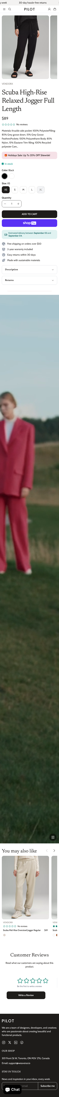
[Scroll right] (54, 851)
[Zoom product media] (45, 19)
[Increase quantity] (18, 204)
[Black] (4, 176)
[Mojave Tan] (4, 935)
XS (5, 189)
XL (40, 189)
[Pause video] (53, 837)
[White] (12, 176)
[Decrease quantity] (5, 204)
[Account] (49, 9)
